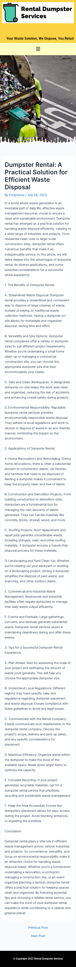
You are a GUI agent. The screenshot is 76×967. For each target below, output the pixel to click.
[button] (38, 49)
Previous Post (38, 927)
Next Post (38, 936)
